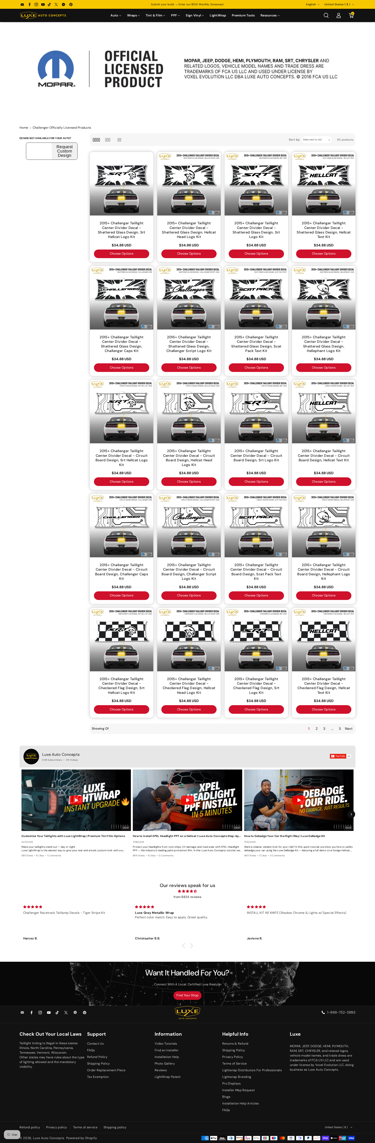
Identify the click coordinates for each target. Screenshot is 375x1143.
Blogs (226, 1097)
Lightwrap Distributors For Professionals (252, 1070)
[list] (119, 139)
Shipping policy (115, 1127)
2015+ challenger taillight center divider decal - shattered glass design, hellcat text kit (324, 230)
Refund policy (30, 1127)
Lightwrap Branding (236, 1077)
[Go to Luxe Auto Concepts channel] (31, 756)
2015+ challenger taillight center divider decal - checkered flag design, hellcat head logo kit (189, 686)
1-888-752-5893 (341, 1012)
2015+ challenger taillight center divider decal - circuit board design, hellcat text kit (324, 455)
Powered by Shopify (81, 1138)
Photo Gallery (165, 1063)
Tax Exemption (98, 1077)
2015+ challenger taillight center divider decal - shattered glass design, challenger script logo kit (189, 344)
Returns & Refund (235, 1044)
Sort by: (294, 140)
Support (96, 1034)
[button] (116, 15)
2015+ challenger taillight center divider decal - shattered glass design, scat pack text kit (256, 344)
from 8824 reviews (187, 897)
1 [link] (308, 728)
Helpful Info (235, 1034)
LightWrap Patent (168, 1077)
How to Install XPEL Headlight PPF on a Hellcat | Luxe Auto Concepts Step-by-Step (187, 836)
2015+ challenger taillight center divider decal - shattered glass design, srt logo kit (256, 230)
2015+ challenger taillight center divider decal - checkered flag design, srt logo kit (256, 686)
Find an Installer (167, 1050)
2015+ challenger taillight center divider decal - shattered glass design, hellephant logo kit (324, 344)
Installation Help (167, 1057)
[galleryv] (107, 139)
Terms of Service (234, 1063)
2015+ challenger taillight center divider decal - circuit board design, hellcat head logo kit (189, 458)
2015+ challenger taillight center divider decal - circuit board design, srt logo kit (256, 455)
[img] (187, 891)
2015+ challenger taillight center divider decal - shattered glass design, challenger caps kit (121, 344)
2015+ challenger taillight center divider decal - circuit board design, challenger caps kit (121, 572)
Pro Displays (231, 1083)
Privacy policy (56, 1127)
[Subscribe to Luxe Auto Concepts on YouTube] (341, 756)
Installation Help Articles (240, 1103)
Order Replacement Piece (106, 1070)
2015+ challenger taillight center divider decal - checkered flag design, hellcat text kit (323, 686)
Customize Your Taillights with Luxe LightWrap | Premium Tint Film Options (73, 836)
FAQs (91, 1050)
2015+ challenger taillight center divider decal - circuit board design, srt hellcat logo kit (122, 458)
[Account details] (338, 15)
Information (168, 1034)
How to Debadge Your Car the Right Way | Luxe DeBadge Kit (284, 836)
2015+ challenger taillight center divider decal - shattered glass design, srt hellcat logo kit (121, 230)
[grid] (96, 139)
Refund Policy (97, 1057)
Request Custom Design (64, 151)
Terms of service (85, 1127)
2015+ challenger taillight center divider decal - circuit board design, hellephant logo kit (323, 572)
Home (24, 128)
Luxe (295, 1034)
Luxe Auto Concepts (61, 754)
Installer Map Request (238, 1090)
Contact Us (95, 1044)
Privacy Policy (232, 1057)
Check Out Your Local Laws (51, 1034)
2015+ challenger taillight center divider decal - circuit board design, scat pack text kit (256, 572)
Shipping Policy (98, 1063)
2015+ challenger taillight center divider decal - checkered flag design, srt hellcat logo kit (121, 686)
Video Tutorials (166, 1044)
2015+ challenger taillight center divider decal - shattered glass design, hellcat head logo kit (189, 230)
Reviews (161, 1070)
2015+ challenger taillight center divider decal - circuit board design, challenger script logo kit (189, 572)
